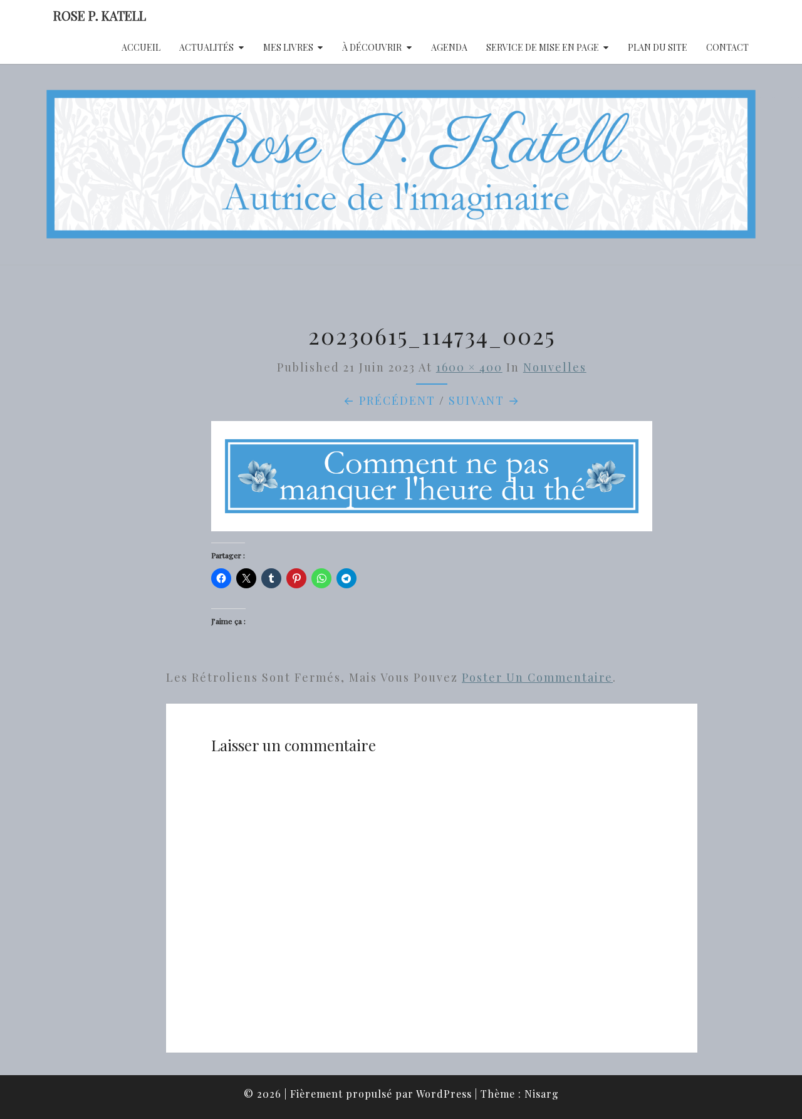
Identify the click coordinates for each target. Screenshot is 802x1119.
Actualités (206, 47)
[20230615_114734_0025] (431, 480)
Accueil (141, 47)
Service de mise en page (542, 47)
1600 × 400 (469, 367)
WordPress (444, 1093)
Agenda (449, 47)
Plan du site (657, 47)
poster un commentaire (537, 677)
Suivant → (484, 400)
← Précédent (389, 400)
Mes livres (288, 47)
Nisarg (541, 1093)
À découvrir (372, 47)
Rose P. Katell (99, 15)
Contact (727, 47)
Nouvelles (554, 367)
